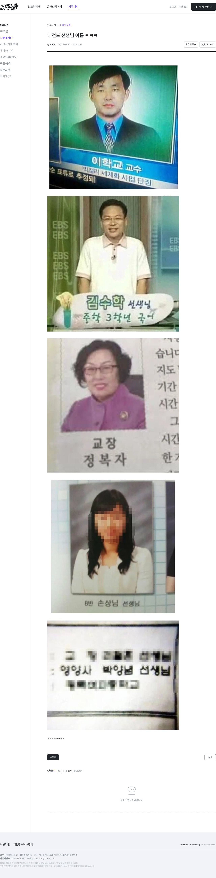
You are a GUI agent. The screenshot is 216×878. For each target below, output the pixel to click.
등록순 (68, 771)
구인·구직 (5, 63)
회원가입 (183, 6)
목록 (210, 757)
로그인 (172, 6)
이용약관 (5, 844)
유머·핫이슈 (7, 50)
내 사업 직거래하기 (203, 6)
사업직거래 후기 (9, 44)
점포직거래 (34, 6)
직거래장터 (6, 76)
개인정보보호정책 (23, 844)
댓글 (193, 44)
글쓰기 (53, 757)
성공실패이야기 (8, 57)
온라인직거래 (54, 6)
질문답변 (5, 70)
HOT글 (4, 31)
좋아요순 (78, 771)
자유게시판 (6, 38)
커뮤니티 (73, 6)
